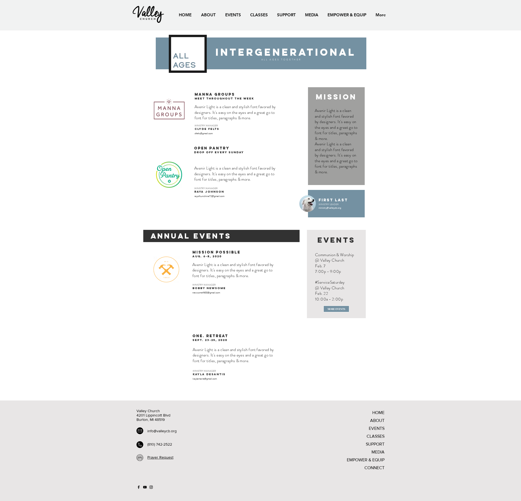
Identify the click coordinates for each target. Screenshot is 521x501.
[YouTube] (145, 487)
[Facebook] (138, 487)
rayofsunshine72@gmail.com (209, 196)
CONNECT (374, 467)
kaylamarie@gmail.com (205, 378)
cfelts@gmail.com (204, 133)
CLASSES (376, 436)
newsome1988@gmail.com (206, 292)
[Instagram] (151, 487)
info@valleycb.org (162, 431)
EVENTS (377, 428)
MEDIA (378, 452)
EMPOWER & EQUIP (366, 460)
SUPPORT (375, 444)
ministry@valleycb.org (330, 207)
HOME (378, 412)
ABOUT (377, 420)
